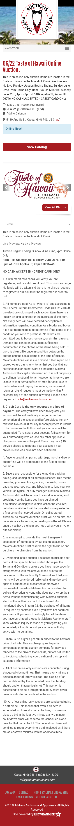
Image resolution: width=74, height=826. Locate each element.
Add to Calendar (17, 113)
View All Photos (55, 207)
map (56, 119)
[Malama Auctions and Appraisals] (37, 18)
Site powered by (23, 814)
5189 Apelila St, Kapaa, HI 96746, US (29, 119)
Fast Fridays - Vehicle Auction (36, 797)
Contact (24, 792)
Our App (10, 792)
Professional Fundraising (51, 792)
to (16, 399)
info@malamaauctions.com (35, 399)
